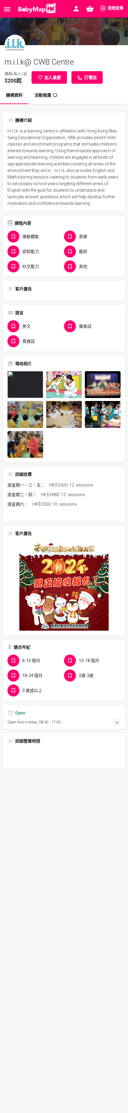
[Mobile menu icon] (7, 9)
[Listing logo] (14, 45)
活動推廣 (43, 95)
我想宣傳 (115, 8)
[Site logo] (35, 9)
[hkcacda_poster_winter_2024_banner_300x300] (64, 585)
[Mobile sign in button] (76, 9)
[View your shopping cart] (90, 9)
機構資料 (14, 95)
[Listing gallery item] (25, 384)
